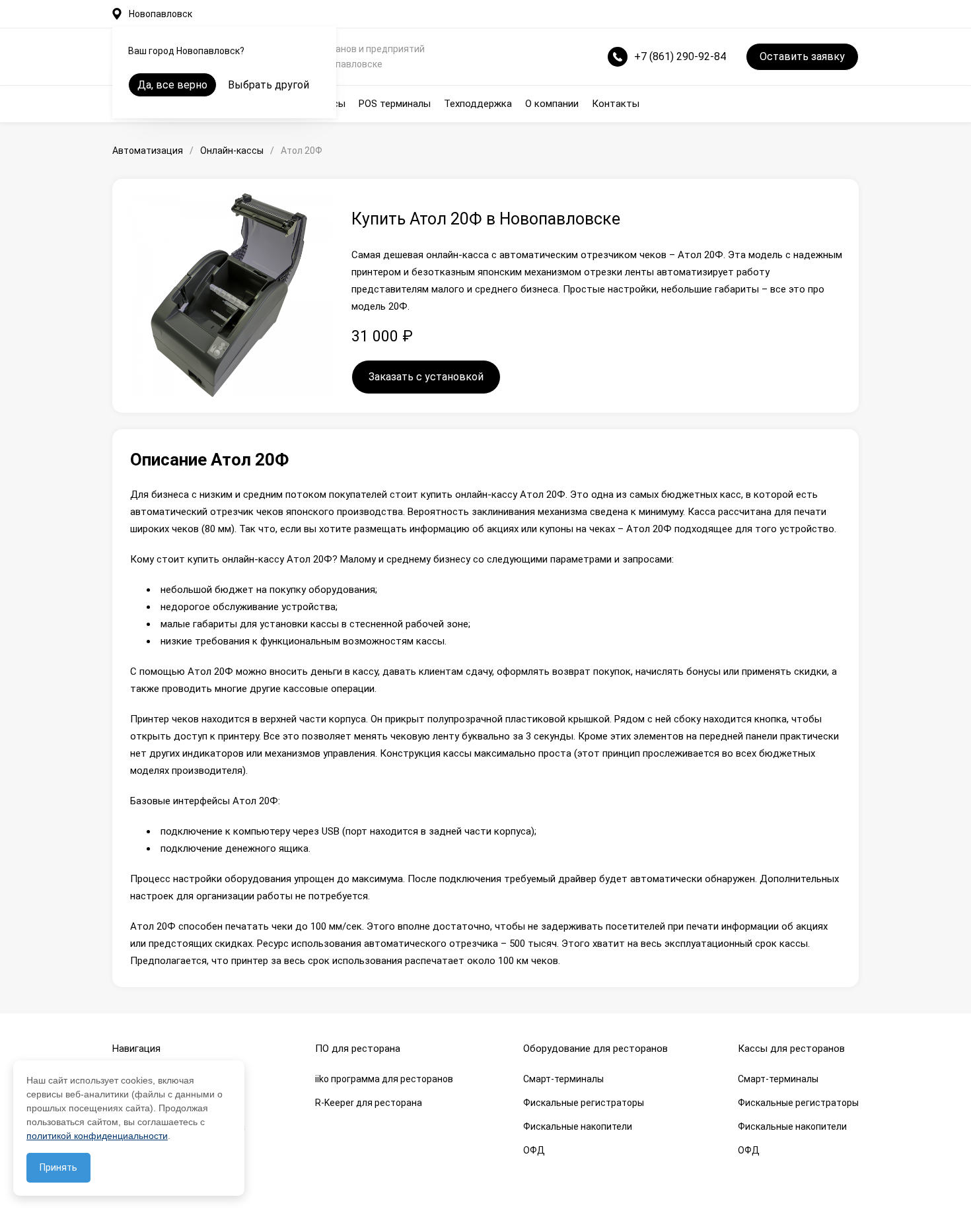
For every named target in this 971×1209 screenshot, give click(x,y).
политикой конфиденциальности (97, 1135)
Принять (58, 1167)
